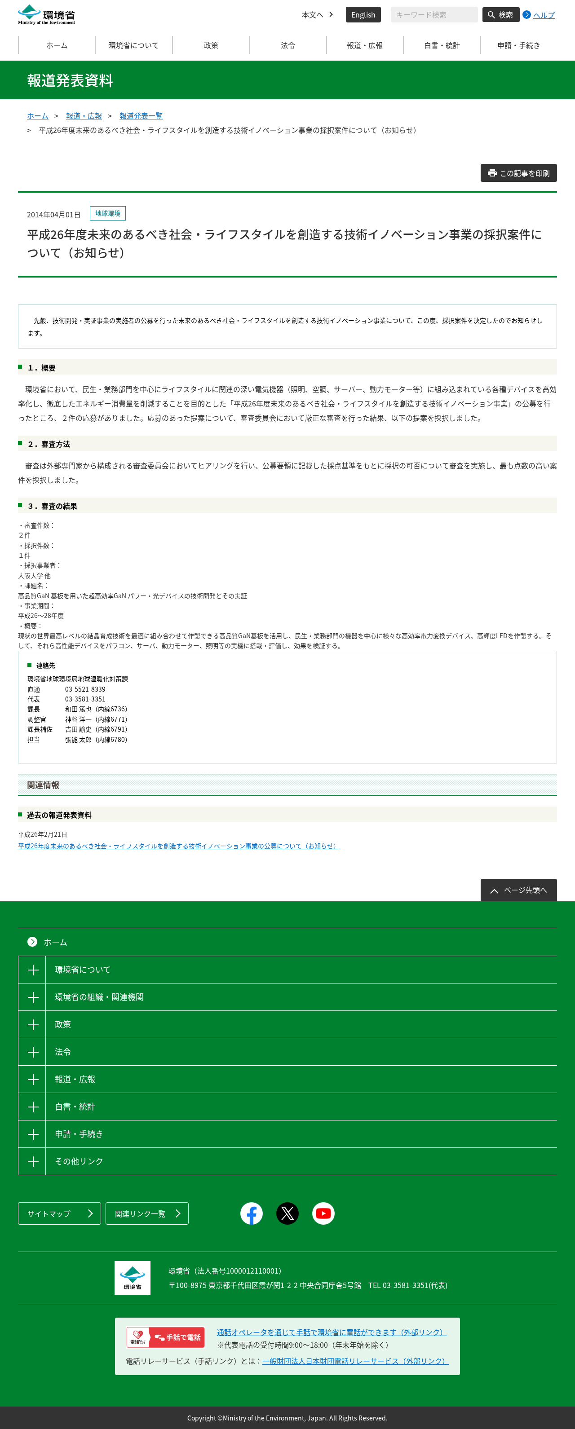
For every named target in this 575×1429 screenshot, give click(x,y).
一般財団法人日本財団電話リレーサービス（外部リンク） (355, 1360)
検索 (506, 14)
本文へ (312, 14)
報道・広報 (84, 115)
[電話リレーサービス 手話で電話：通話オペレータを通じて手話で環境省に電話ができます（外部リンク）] (165, 1337)
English (363, 14)
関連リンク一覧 (140, 1213)
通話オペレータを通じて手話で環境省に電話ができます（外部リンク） (332, 1332)
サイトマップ (49, 1213)
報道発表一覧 (141, 115)
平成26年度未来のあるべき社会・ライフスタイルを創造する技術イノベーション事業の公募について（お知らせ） (179, 845)
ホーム (57, 45)
